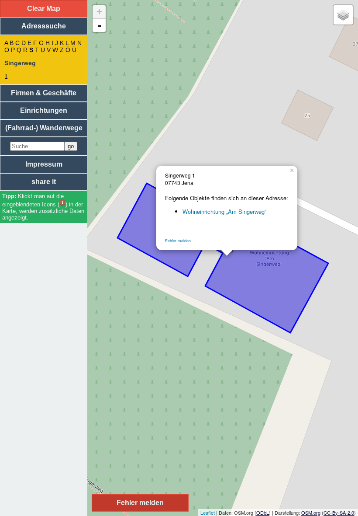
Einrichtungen (43, 110)
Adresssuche (43, 26)
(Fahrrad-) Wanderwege (44, 128)
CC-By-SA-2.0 (339, 512)
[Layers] (343, 14)
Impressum (43, 164)
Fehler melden (178, 241)
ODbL (262, 512)
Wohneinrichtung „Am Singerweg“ (224, 211)
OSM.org (310, 512)
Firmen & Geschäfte (43, 93)
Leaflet (207, 512)
